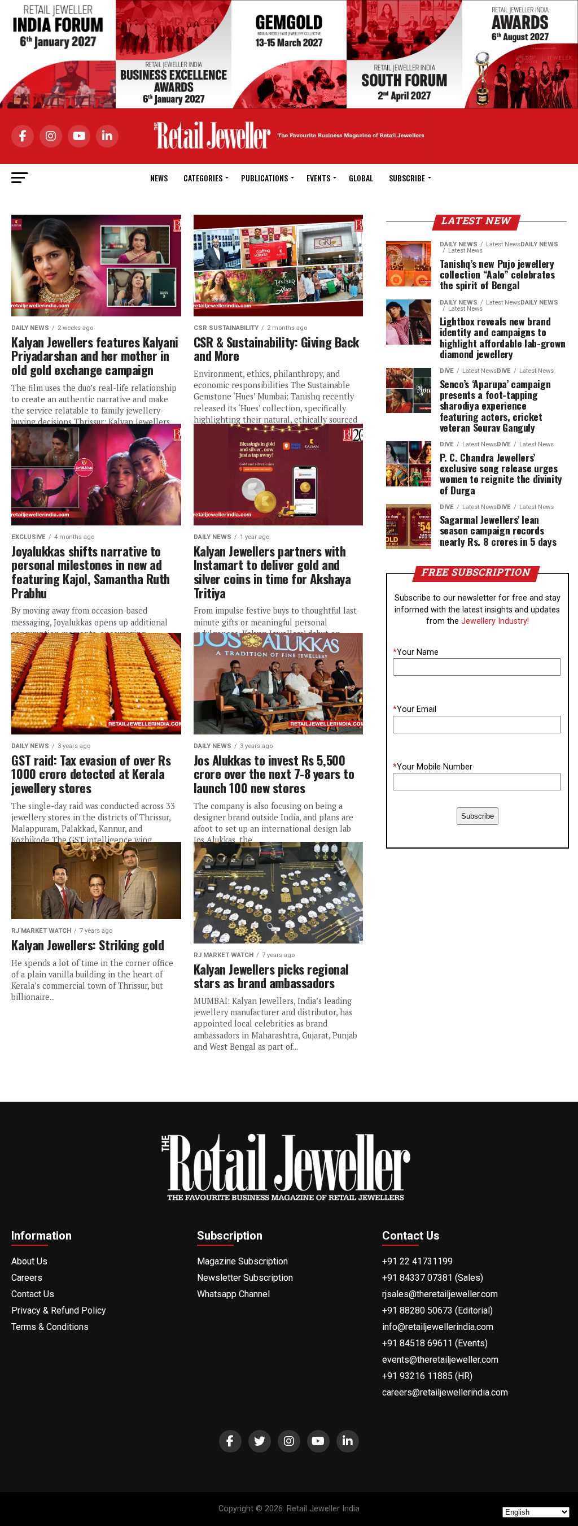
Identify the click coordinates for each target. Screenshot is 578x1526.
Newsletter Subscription (245, 1277)
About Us (29, 1261)
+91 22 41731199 (417, 1261)
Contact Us (32, 1294)
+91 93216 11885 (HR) (427, 1376)
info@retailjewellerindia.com (437, 1326)
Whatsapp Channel (233, 1294)
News (159, 178)
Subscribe (407, 178)
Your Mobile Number (432, 767)
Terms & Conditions (50, 1326)
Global (361, 178)
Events (318, 178)
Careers (26, 1277)
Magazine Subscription (242, 1261)
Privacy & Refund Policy (58, 1310)
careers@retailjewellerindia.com (445, 1392)
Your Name (416, 652)
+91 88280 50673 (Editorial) (437, 1310)
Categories (202, 178)
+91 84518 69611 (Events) (435, 1343)
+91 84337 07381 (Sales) (432, 1277)
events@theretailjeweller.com (440, 1359)
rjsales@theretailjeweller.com (440, 1294)
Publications (264, 178)
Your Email (414, 709)
